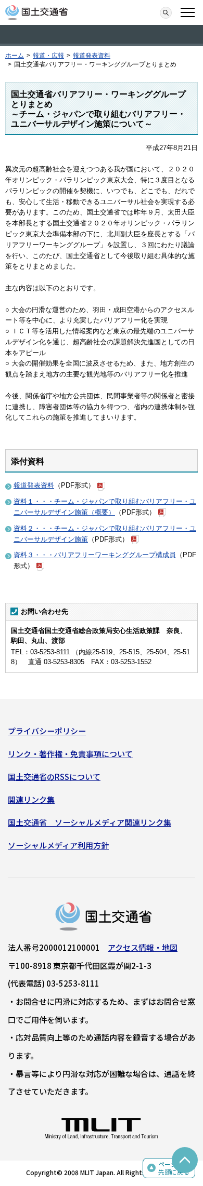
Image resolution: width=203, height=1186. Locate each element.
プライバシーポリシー (47, 730)
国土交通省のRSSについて (54, 776)
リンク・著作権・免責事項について (70, 753)
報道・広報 (48, 55)
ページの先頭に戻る (173, 1168)
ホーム (14, 55)
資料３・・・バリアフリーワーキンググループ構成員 (95, 555)
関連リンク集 (31, 799)
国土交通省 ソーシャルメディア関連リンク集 (89, 822)
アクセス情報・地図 (142, 947)
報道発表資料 (91, 55)
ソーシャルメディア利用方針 (58, 845)
